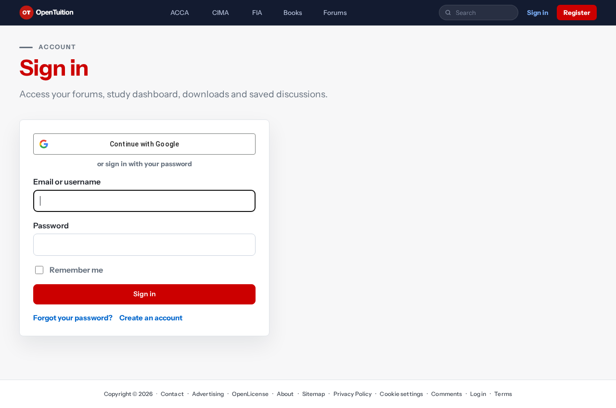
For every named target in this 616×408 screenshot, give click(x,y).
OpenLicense (250, 393)
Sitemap (313, 393)
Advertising (208, 393)
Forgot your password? (73, 317)
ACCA (179, 12)
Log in (478, 393)
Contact (172, 393)
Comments (446, 393)
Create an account (150, 317)
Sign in (537, 12)
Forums (335, 12)
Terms (503, 393)
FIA (257, 12)
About (285, 393)
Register (577, 12)
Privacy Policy (353, 393)
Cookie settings (401, 393)
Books (292, 12)
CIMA (220, 12)
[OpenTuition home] (48, 12)
